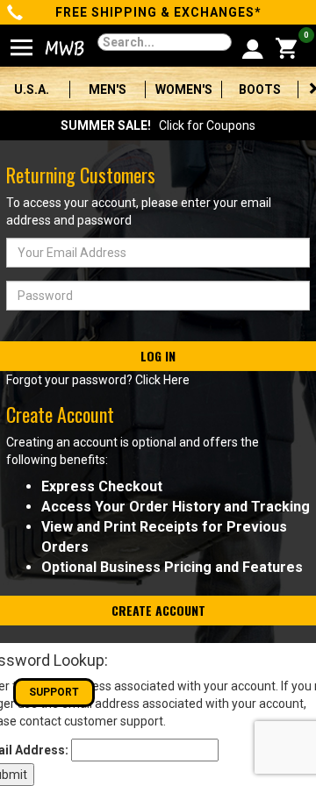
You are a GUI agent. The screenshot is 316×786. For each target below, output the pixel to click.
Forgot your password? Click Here (98, 380)
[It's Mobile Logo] (53, 48)
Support (54, 692)
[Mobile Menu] (22, 40)
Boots (260, 89)
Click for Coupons (158, 125)
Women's (183, 89)
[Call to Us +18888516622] (15, 14)
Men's (107, 89)
